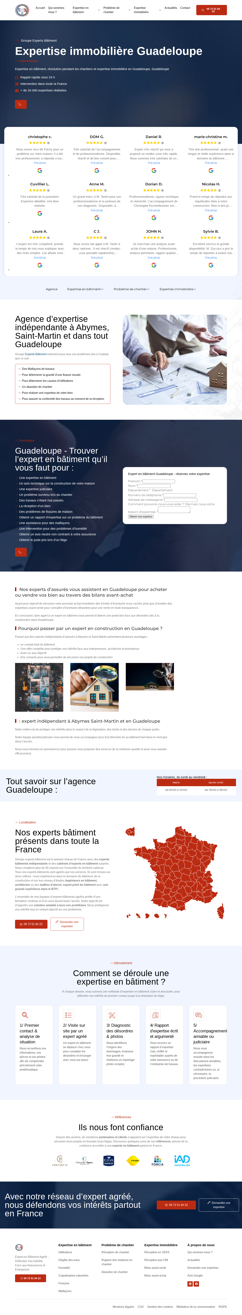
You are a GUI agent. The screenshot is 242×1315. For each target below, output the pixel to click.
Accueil (40, 7)
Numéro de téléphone (145, 495)
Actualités (171, 7)
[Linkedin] (190, 1284)
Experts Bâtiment (36, 354)
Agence (51, 289)
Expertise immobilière (141, 10)
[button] (55, 1160)
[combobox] (167, 490)
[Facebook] (196, 1284)
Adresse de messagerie (146, 499)
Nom (133, 486)
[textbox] (167, 490)
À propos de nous (201, 1245)
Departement (139, 490)
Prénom (135, 481)
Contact (185, 7)
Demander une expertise (69, 924)
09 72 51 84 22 (213, 10)
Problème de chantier (111, 10)
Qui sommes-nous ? (56, 10)
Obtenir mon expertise (141, 516)
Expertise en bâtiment (81, 10)
